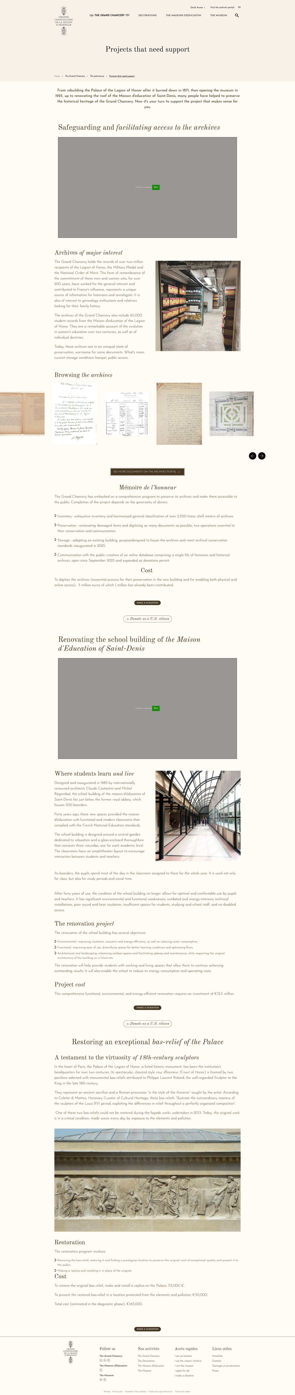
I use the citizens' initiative (188, 1361)
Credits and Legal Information (160, 1392)
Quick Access (197, 7)
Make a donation (147, 603)
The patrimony (97, 76)
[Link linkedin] (101, 1360)
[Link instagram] (104, 1360)
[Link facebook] (108, 1360)
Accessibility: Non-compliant (136, 1392)
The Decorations (146, 1361)
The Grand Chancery (75, 76)
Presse (215, 1371)
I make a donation (147, 1008)
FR (239, 7)
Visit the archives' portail (222, 7)
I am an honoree (183, 1356)
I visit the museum (184, 1366)
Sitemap (107, 1392)
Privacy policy (117, 1392)
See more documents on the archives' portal (145, 472)
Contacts (216, 1361)
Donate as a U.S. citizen (149, 619)
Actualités (217, 1356)
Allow (156, 187)
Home (57, 76)
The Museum (144, 1371)
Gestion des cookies (182, 1392)
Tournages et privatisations (226, 1366)
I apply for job (182, 1371)
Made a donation (147, 1329)
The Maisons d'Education (151, 1366)
